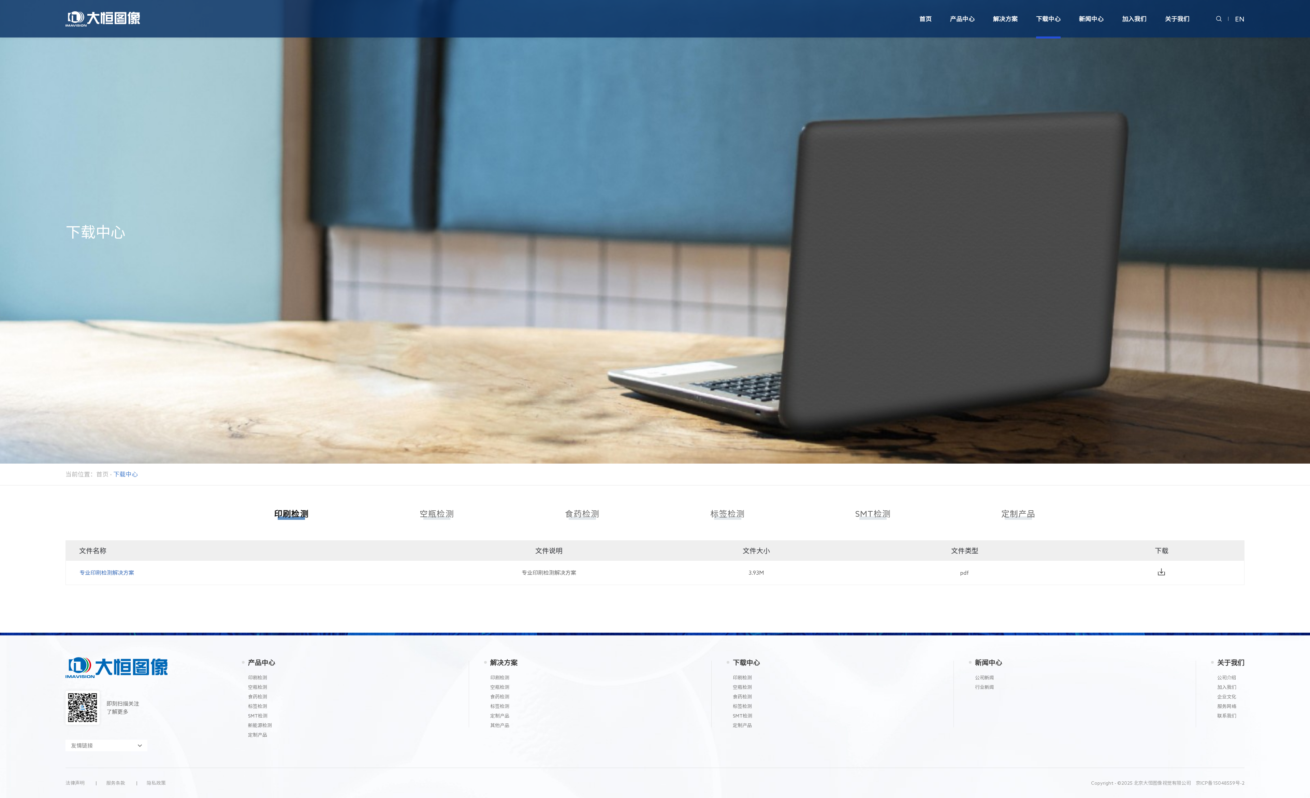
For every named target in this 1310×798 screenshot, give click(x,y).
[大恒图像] (103, 15)
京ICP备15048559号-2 (1220, 783)
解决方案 (504, 662)
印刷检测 (257, 677)
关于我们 (1230, 662)
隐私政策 (156, 783)
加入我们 (1226, 687)
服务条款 (115, 783)
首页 (102, 474)
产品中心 (261, 662)
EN (1239, 18)
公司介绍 (1226, 677)
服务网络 (1226, 706)
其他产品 (499, 725)
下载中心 (746, 662)
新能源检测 (260, 725)
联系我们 (1226, 715)
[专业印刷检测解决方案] (1161, 571)
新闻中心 (988, 662)
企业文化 (1226, 696)
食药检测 (257, 696)
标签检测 (257, 706)
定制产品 (257, 735)
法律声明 (75, 783)
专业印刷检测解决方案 (106, 572)
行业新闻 (984, 687)
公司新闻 (984, 677)
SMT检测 (257, 715)
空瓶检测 (257, 687)
